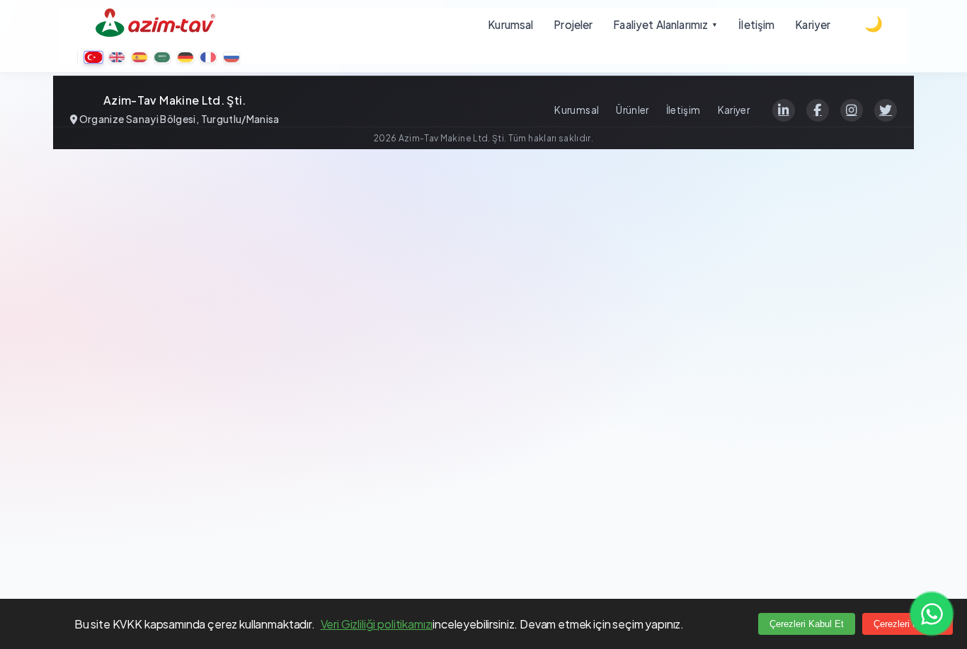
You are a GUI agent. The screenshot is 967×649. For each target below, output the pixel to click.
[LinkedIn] (783, 110)
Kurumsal (576, 110)
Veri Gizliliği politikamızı (377, 623)
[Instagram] (851, 110)
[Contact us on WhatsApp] (931, 613)
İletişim (683, 110)
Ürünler (632, 110)
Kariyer (734, 110)
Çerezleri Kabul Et (806, 624)
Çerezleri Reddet (908, 624)
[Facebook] (817, 110)
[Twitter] (885, 110)
